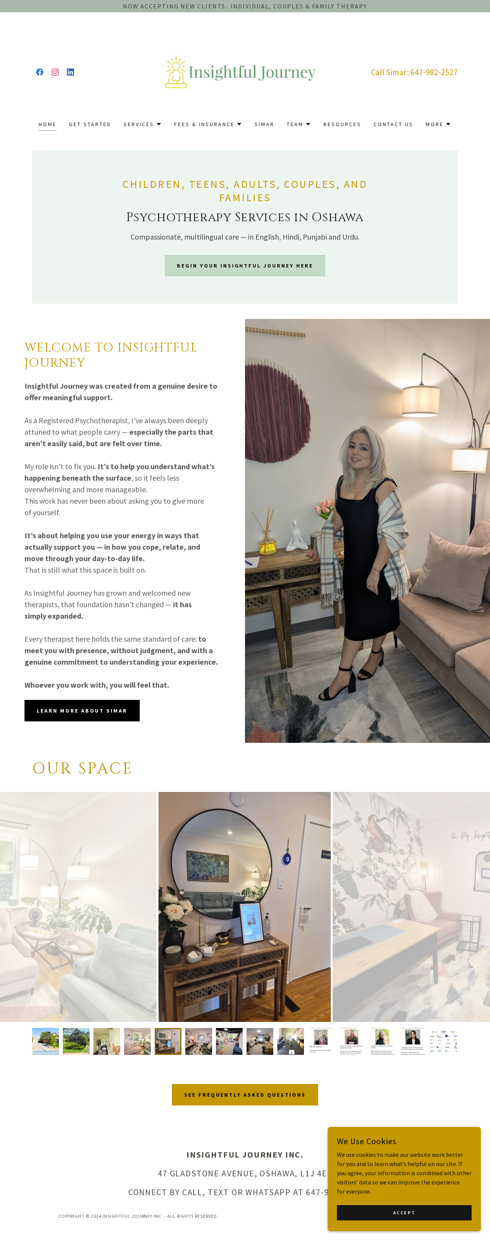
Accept (404, 1212)
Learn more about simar (82, 710)
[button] (143, 124)
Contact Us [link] (393, 124)
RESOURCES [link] (342, 124)
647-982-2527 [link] (434, 72)
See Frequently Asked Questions (245, 1094)
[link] (39, 72)
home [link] (48, 124)
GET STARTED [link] (90, 124)
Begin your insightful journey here (245, 265)
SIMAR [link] (264, 124)
